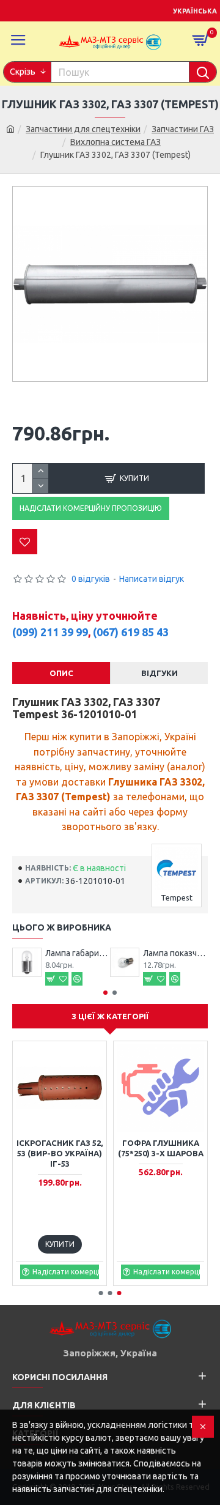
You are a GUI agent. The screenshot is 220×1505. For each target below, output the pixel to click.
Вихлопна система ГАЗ (115, 142)
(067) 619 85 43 (131, 632)
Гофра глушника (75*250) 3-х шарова (161, 1148)
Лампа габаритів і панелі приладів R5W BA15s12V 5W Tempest (77, 953)
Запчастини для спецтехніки (83, 129)
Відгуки (159, 673)
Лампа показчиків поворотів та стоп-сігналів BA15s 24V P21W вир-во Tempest (175, 953)
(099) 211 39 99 (50, 632)
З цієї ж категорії (110, 1016)
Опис (61, 673)
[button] (105, 992)
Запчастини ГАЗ (183, 129)
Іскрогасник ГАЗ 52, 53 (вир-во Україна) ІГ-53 (59, 1153)
